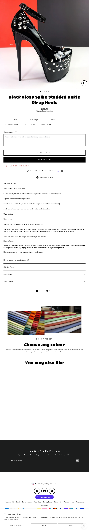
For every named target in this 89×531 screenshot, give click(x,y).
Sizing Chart (7, 274)
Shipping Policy (8, 267)
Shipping (38, 111)
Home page (44, 505)
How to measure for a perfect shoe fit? (16, 260)
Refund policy (80, 502)
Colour (52, 120)
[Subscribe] (77, 460)
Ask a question (8, 281)
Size (15, 120)
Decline (71, 525)
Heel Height (34, 120)
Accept (44, 525)
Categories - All (9, 502)
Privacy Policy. (13, 519)
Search (18, 502)
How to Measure (27, 502)
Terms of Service (69, 502)
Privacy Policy (58, 502)
